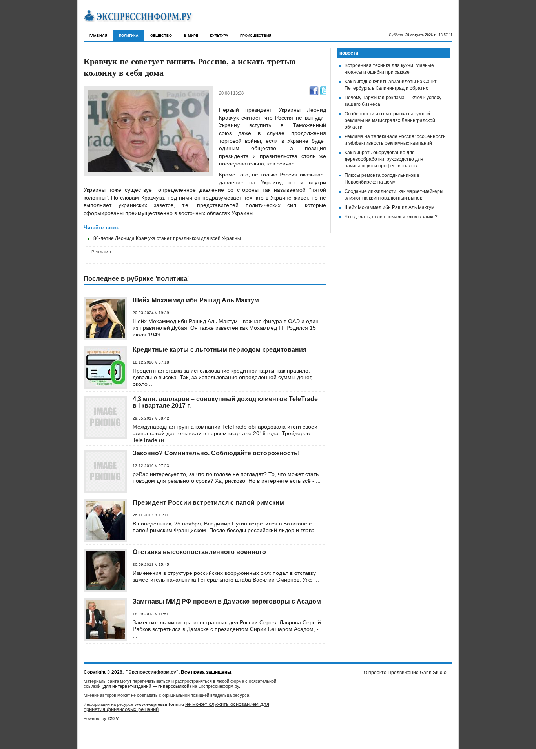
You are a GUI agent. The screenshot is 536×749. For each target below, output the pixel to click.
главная (98, 35)
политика (129, 35)
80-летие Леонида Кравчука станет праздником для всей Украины (167, 238)
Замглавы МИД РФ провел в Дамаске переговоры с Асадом (227, 601)
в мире (191, 35)
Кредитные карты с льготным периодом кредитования (219, 349)
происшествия (255, 35)
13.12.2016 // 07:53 (151, 466)
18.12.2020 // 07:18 (151, 362)
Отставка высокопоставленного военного (199, 552)
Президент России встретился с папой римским (208, 502)
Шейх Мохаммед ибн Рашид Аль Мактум (196, 300)
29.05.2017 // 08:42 (151, 418)
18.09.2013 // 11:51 (151, 614)
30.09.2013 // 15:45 (151, 564)
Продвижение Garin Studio (417, 672)
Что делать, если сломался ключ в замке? (391, 217)
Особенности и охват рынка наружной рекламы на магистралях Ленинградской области (390, 120)
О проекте (375, 672)
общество (161, 35)
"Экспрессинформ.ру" (152, 672)
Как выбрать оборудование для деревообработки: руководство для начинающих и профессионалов (384, 159)
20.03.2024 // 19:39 (151, 313)
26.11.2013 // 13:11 (150, 515)
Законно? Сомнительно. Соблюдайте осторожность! (216, 453)
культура (219, 35)
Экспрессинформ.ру (218, 686)
